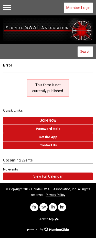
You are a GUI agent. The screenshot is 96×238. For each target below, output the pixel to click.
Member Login (78, 7)
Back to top (46, 219)
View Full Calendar (48, 176)
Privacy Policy (55, 195)
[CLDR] (48, 29)
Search (85, 51)
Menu (7, 8)
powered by (35, 229)
